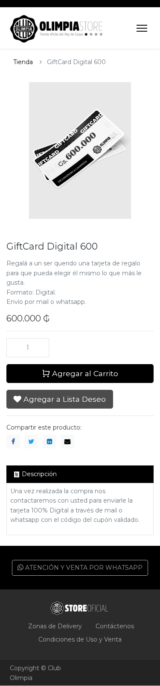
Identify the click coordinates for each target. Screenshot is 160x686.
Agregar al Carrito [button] (84, 373)
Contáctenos (115, 626)
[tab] (80, 474)
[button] (59, 399)
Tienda (23, 62)
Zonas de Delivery (55, 626)
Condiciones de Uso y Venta (80, 639)
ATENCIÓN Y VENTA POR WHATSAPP (83, 567)
